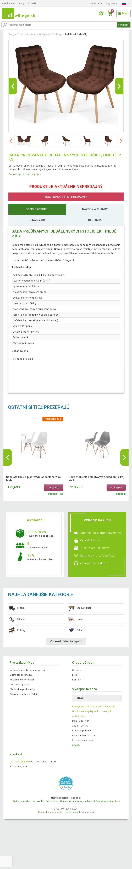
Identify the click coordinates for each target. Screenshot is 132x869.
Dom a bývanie (27, 34)
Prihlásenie (96, 3)
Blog (21, 3)
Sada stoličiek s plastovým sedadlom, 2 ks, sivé (96, 478)
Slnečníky (65, 801)
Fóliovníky (38, 801)
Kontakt (32, 3)
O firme (76, 670)
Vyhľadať (123, 24)
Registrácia (111, 3)
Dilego (12, 34)
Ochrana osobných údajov (25, 694)
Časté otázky (8, 3)
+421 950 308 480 (20, 761)
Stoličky (57, 34)
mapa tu (76, 745)
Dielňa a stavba (21, 801)
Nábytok (44, 34)
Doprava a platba (20, 684)
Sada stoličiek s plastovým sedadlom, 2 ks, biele (33, 478)
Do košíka (53, 487)
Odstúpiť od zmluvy (21, 675)
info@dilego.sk (19, 766)
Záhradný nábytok (83, 801)
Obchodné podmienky (22, 689)
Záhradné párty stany (108, 801)
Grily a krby (52, 801)
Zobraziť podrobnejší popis (24, 174)
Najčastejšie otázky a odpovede (28, 670)
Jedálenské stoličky (76, 34)
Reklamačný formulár (22, 679)
